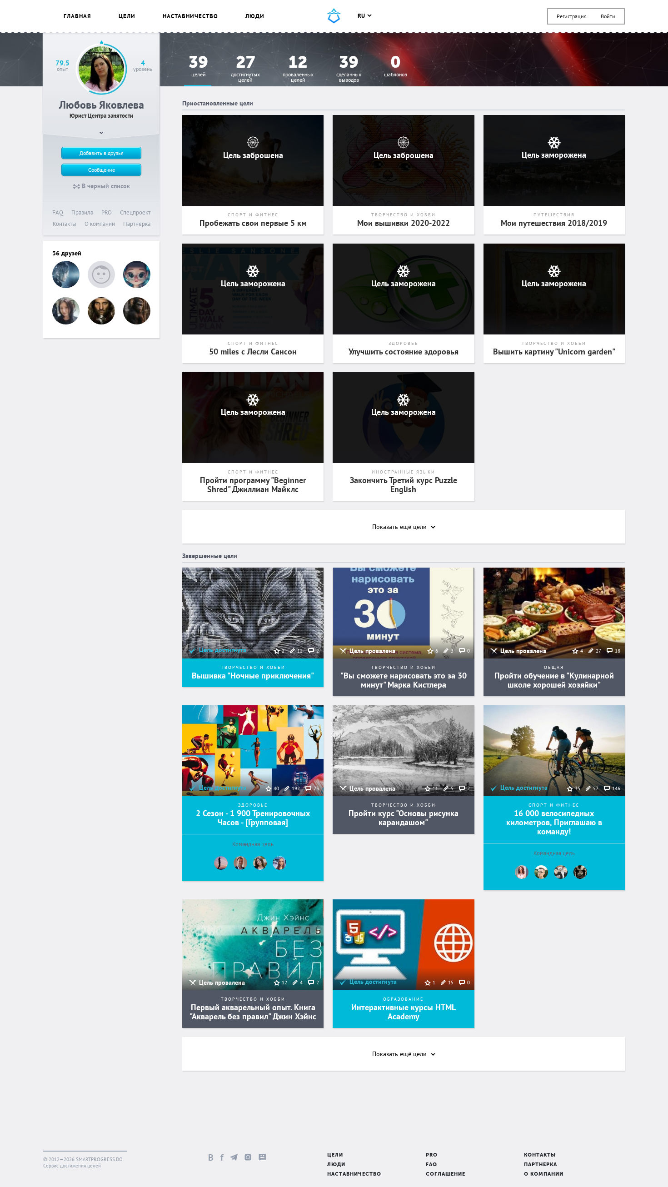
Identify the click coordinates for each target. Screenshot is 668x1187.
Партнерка (136, 224)
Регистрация (572, 16)
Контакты (64, 224)
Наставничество (190, 16)
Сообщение (101, 169)
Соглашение (445, 1174)
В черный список (105, 186)
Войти (608, 16)
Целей (198, 66)
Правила (82, 212)
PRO (106, 212)
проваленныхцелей (298, 69)
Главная (77, 16)
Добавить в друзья (102, 153)
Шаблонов (395, 66)
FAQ (57, 212)
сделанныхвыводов (348, 69)
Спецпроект (135, 212)
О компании (100, 224)
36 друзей (66, 253)
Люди (254, 16)
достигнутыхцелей (245, 69)
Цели (127, 16)
